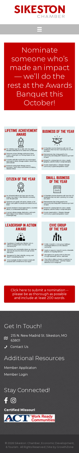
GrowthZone (65, 447)
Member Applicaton (20, 368)
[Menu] (39, 29)
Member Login (16, 374)
